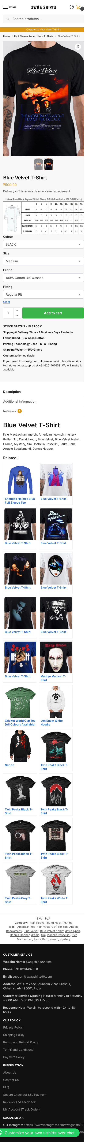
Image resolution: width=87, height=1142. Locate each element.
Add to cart (53, 313)
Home (6, 36)
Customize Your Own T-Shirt (43, 29)
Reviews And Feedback (19, 1102)
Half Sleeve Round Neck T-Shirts (33, 36)
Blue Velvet (31, 931)
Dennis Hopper (20, 935)
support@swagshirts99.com (32, 976)
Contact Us (11, 1080)
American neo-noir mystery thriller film (42, 926)
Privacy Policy (13, 1027)
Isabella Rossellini (58, 935)
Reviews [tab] (11, 411)
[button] (79, 7)
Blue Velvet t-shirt (52, 931)
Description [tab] (12, 392)
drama (35, 935)
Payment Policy (13, 1057)
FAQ (6, 1087)
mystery (65, 939)
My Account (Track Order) (21, 1109)
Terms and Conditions (18, 1049)
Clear (6, 301)
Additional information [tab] (19, 401)
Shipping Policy (13, 1035)
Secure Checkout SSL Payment (24, 1094)
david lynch (72, 931)
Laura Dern (41, 939)
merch (54, 939)
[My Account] (71, 7)
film (43, 935)
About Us (9, 1072)
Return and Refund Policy (20, 1042)
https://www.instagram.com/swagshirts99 (54, 1125)
